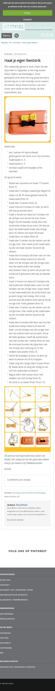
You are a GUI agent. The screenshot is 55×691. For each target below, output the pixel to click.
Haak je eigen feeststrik (30, 43)
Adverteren (6, 614)
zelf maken (17, 493)
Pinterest (5, 643)
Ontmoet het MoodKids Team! (16, 590)
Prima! (27, 13)
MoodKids (4, 43)
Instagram (6, 648)
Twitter (4, 638)
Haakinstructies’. (35, 463)
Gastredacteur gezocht (14, 595)
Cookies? (27, 19)
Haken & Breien (10, 497)
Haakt (7, 459)
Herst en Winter (28, 493)
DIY (18, 497)
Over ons (5, 580)
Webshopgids (7, 619)
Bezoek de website (15, 520)
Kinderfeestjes (40, 493)
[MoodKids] (27, 29)
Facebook (5, 633)
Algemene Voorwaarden (14, 600)
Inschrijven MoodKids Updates (17, 667)
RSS (2, 653)
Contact (5, 585)
